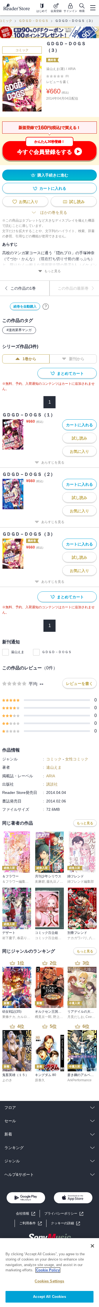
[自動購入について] (45, 306)
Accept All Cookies (49, 1297)
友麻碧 (40, 882)
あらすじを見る (52, 462)
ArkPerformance (79, 1080)
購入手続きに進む (52, 175)
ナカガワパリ (77, 938)
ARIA (72, 69)
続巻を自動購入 (25, 306)
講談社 (52, 784)
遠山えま (17, 652)
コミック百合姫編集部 (51, 938)
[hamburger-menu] (92, 7)
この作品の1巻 (23, 288)
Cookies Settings (49, 1281)
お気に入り (28, 201)
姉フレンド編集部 (80, 882)
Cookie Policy (48, 1270)
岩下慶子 (8, 938)
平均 (33, 684)
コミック (22, 50)
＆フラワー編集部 (15, 882)
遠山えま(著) (55, 69)
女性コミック (76, 759)
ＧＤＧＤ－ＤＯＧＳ (33, 21)
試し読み (77, 201)
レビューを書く (57, 82)
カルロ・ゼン (27, 1017)
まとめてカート (70, 373)
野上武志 (59, 1017)
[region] (49, 1272)
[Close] (92, 1246)
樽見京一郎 (43, 1017)
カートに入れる (52, 188)
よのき (7, 1080)
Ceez (90, 1017)
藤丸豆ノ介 (54, 882)
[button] (65, 1223)
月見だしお (75, 1017)
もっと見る (52, 271)
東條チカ (8, 1017)
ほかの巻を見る (53, 212)
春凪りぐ (23, 938)
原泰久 (40, 1080)
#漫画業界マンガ (19, 330)
